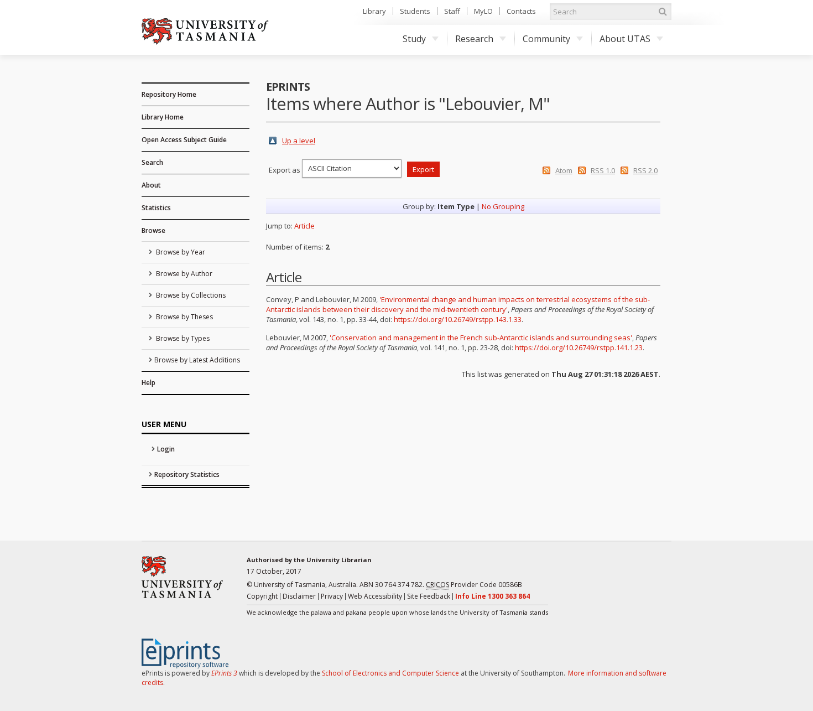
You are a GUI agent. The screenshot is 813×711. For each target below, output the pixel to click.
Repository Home (169, 94)
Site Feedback (428, 596)
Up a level (298, 141)
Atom (563, 170)
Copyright (262, 596)
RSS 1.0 (603, 170)
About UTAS (625, 39)
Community (546, 39)
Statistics (156, 207)
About (151, 185)
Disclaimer (299, 596)
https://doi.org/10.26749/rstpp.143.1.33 (458, 319)
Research (474, 39)
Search (152, 162)
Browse (153, 230)
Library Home (163, 117)
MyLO (483, 11)
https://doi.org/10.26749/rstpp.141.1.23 (579, 347)
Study (414, 39)
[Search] (662, 11)
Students (415, 11)
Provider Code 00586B (474, 584)
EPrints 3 (224, 673)
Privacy (332, 596)
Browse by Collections (190, 295)
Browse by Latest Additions (197, 360)
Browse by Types (182, 338)
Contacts (521, 11)
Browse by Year (179, 252)
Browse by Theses (183, 316)
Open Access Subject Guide (184, 139)
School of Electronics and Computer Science (390, 673)
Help (148, 382)
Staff (452, 11)
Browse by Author (183, 273)
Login (166, 449)
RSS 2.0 (645, 170)
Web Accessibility (375, 596)
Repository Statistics (187, 474)
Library (374, 11)
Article (304, 226)
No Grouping (503, 206)
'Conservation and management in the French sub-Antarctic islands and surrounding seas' (481, 337)
